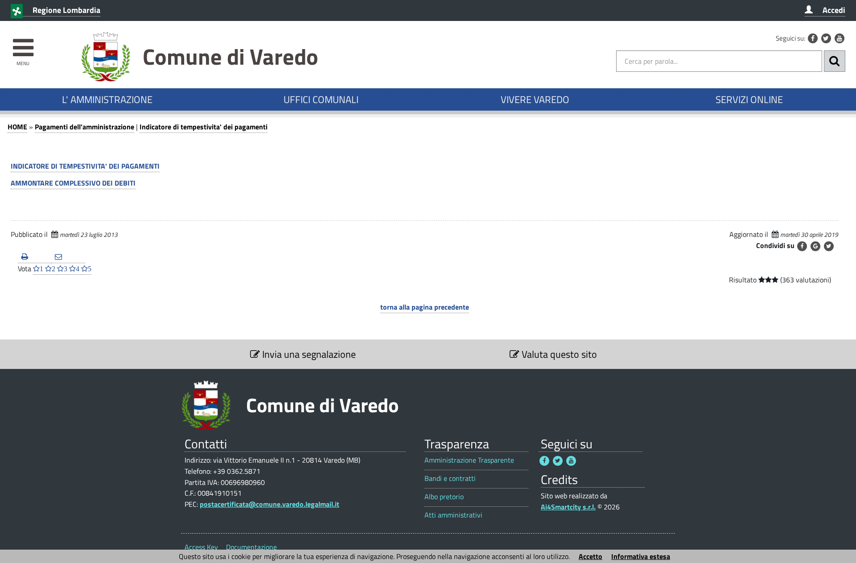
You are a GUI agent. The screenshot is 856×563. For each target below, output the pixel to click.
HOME (17, 126)
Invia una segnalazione (308, 354)
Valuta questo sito (558, 354)
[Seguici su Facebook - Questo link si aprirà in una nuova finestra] (813, 38)
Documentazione (251, 547)
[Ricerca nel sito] (834, 61)
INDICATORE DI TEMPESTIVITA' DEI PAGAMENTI (85, 166)
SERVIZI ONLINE (749, 99)
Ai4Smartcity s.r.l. (568, 506)
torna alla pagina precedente (424, 307)
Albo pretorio (444, 497)
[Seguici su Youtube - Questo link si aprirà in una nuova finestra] (839, 38)
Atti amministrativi (453, 515)
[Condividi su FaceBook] (802, 246)
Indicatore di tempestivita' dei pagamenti (204, 126)
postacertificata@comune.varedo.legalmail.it (269, 504)
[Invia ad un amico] (68, 257)
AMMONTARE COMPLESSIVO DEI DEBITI (73, 183)
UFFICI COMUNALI (321, 99)
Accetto (590, 556)
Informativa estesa (640, 556)
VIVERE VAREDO (535, 99)
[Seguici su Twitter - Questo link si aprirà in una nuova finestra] (826, 38)
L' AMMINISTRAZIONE (107, 99)
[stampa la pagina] (34, 257)
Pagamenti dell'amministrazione (84, 126)
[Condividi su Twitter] (829, 246)
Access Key (201, 547)
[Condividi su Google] (815, 246)
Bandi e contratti (450, 478)
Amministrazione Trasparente (469, 460)
